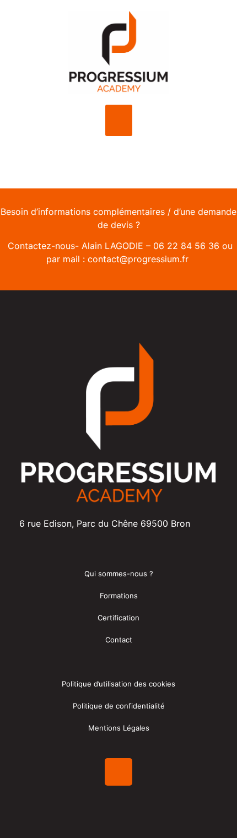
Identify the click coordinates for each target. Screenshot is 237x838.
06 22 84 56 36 (186, 245)
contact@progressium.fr (138, 258)
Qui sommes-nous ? (118, 573)
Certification (118, 617)
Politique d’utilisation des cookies (118, 683)
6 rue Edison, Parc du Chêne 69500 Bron (104, 523)
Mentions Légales (118, 727)
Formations (119, 595)
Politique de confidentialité (119, 705)
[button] (118, 120)
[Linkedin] (118, 772)
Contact (118, 639)
